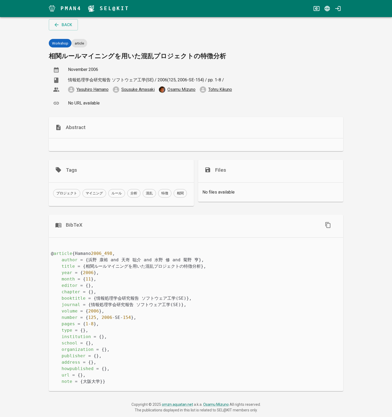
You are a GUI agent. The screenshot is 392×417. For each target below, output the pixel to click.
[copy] (328, 225)
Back (67, 24)
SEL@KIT (114, 8)
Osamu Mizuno (216, 404)
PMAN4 (71, 8)
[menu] (52, 8)
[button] (66, 193)
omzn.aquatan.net (177, 404)
